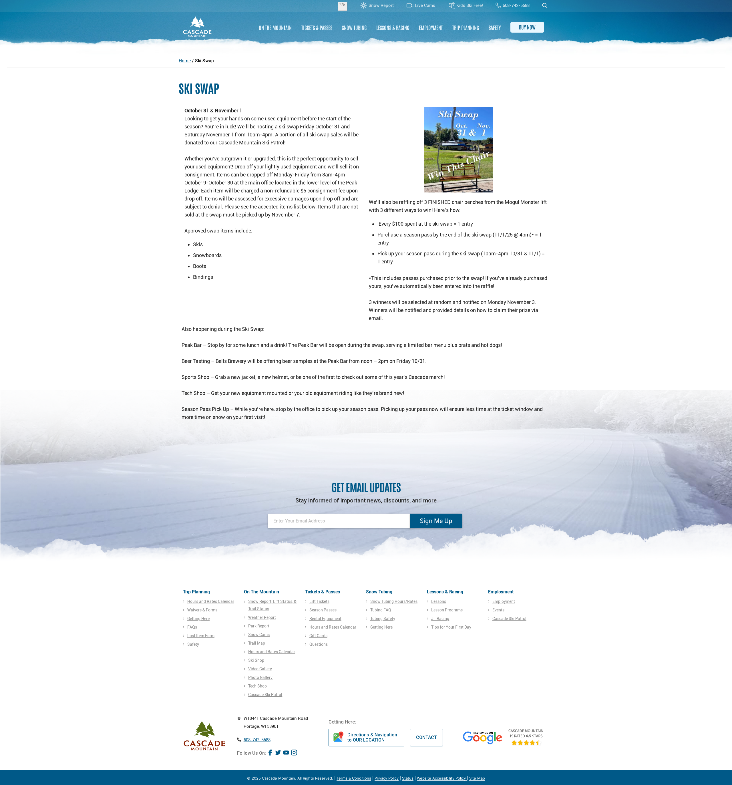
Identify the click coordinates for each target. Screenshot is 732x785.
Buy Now (527, 26)
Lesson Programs (447, 610)
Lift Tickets (319, 601)
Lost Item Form (200, 635)
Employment (431, 27)
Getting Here (198, 618)
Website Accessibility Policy (442, 778)
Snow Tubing (354, 27)
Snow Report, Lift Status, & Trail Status (272, 605)
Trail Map (256, 643)
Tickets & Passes (316, 27)
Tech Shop (257, 686)
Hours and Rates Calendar (210, 601)
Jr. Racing (440, 618)
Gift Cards (318, 635)
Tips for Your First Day (451, 627)
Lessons (438, 601)
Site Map (477, 778)
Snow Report (381, 5)
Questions (318, 644)
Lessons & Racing (392, 27)
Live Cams (425, 5)
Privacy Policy (387, 778)
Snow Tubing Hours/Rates (393, 601)
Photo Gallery (260, 677)
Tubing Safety (382, 618)
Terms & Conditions (354, 778)
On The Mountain (275, 27)
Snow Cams (259, 634)
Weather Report (262, 617)
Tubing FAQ (380, 610)
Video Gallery (260, 669)
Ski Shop (256, 660)
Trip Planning (465, 27)
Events (498, 610)
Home (185, 60)
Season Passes (323, 610)
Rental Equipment (325, 618)
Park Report (258, 626)
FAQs (192, 627)
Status (407, 778)
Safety (495, 27)
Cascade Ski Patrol (265, 694)
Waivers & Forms (202, 610)
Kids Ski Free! (469, 5)
